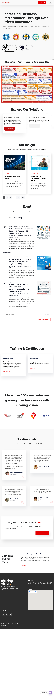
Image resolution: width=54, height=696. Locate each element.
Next (23, 197)
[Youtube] (10, 614)
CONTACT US (42, 2)
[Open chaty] (50, 692)
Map (30, 589)
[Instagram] (7, 614)
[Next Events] (6, 217)
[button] (1, 415)
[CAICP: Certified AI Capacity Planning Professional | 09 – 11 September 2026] (44, 263)
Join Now (23, 565)
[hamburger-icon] (50, 2)
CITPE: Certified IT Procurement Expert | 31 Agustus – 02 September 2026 (21, 231)
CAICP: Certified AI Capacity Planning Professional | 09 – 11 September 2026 (20, 261)
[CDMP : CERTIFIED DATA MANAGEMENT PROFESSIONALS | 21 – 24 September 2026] (44, 288)
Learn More (6, 371)
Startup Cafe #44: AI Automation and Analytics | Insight (39, 179)
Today (10, 217)
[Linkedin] (3, 614)
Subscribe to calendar (43, 319)
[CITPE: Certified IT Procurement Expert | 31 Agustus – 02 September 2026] (44, 232)
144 (18, 197)
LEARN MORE (9, 128)
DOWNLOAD (42, 533)
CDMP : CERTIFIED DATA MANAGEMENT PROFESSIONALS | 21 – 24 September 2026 (19, 288)
